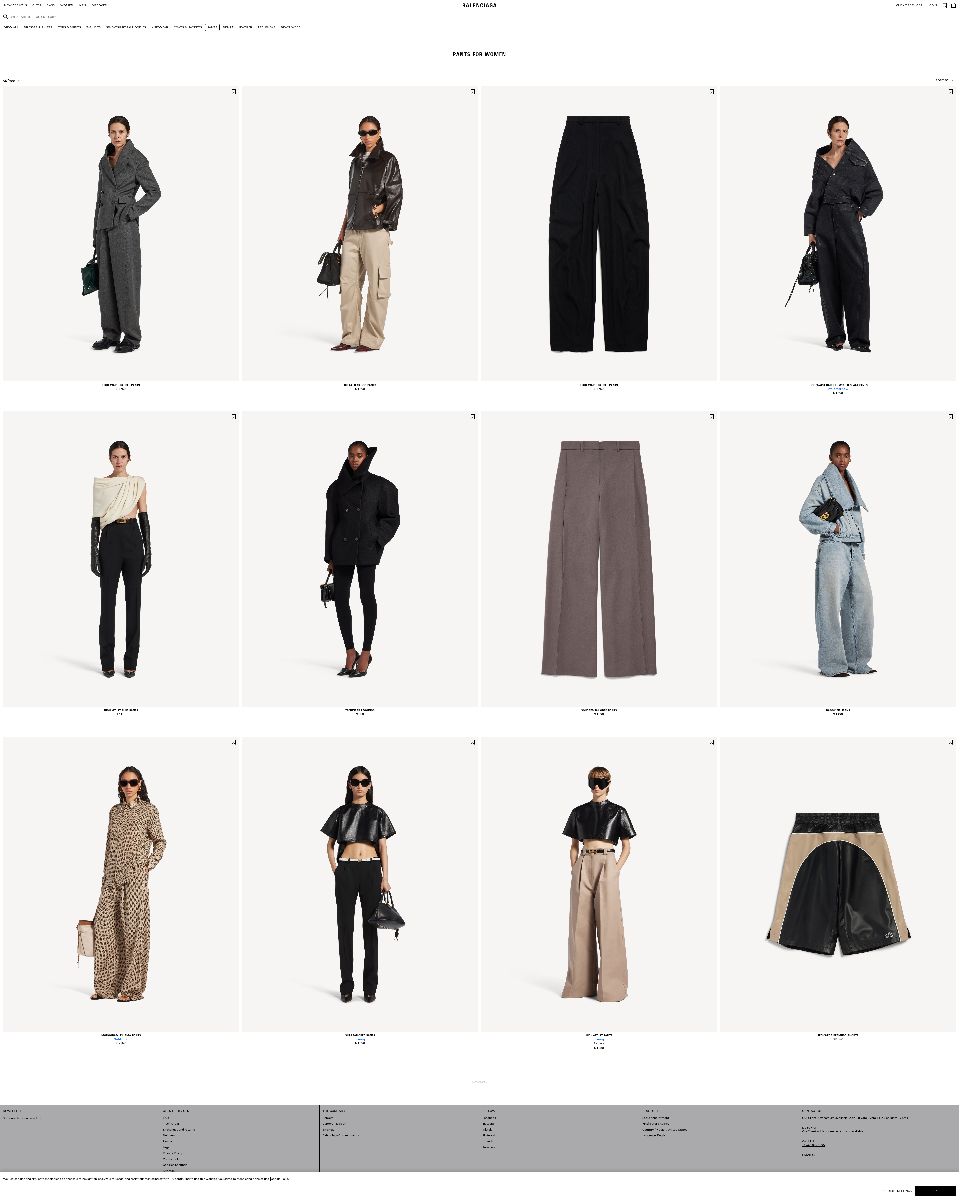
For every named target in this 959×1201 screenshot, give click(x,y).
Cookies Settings (175, 1165)
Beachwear (291, 27)
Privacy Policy (172, 1153)
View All (11, 27)
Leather (245, 27)
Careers (328, 1118)
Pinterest (488, 1135)
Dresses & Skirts (38, 27)
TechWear (266, 27)
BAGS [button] (51, 5)
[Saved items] (944, 5)
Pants (212, 27)
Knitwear (160, 27)
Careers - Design (334, 1123)
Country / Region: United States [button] (664, 1129)
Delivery (169, 1135)
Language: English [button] (654, 1135)
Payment (169, 1141)
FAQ (166, 1118)
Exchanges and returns (179, 1129)
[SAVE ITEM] (233, 91)
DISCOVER (99, 5)
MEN (82, 5)
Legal (166, 1147)
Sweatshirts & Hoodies (126, 27)
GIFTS (36, 5)
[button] (117, 378)
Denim (228, 27)
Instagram (489, 1123)
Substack (488, 1147)
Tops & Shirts (69, 27)
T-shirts (93, 27)
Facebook (489, 1118)
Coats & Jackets (188, 27)
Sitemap (169, 1171)
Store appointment (655, 1118)
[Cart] (953, 5)
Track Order (171, 1123)
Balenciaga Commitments (341, 1135)
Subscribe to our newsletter (22, 1118)
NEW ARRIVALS (15, 5)
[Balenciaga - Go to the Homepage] (480, 5)
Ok (935, 1191)
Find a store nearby (655, 1123)
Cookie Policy (172, 1159)
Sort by (942, 80)
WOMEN (66, 5)
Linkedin (488, 1141)
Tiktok (487, 1129)
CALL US (813, 1143)
